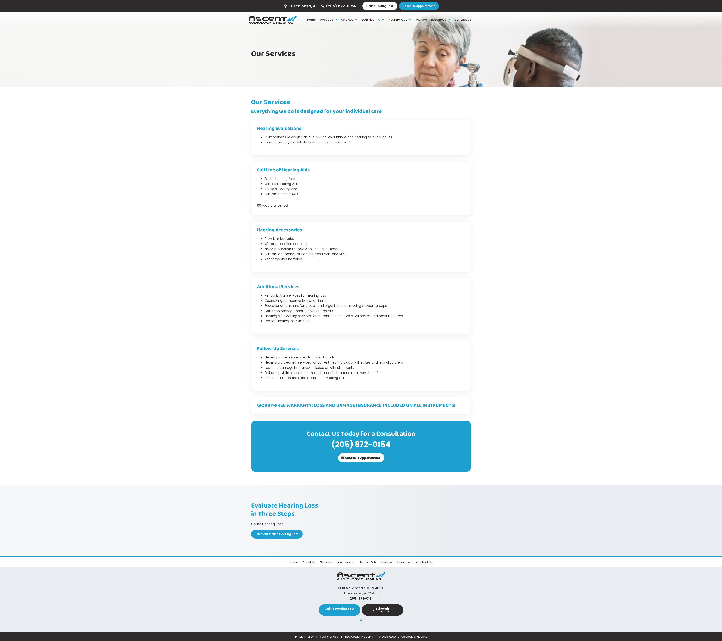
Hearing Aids (398, 20)
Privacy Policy (304, 637)
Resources (439, 20)
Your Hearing (371, 20)
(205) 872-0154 (340, 6)
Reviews (421, 20)
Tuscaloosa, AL (302, 6)
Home (311, 20)
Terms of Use (329, 637)
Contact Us (462, 20)
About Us (327, 20)
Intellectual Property (359, 637)
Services (347, 20)
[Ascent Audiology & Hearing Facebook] (361, 621)
